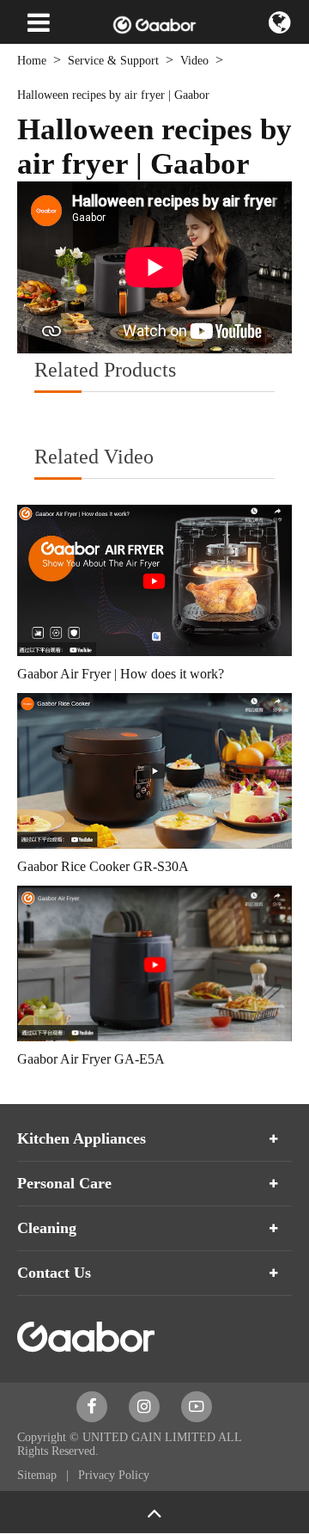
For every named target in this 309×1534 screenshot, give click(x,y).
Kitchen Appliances (81, 1138)
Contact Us (54, 1272)
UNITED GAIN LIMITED (148, 1437)
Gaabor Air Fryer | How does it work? (120, 673)
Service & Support (113, 60)
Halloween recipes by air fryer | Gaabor (113, 95)
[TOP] (154, 1512)
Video (194, 60)
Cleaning (46, 1227)
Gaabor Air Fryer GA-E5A (91, 1059)
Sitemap (38, 1475)
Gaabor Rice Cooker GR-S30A (103, 866)
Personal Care (64, 1183)
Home (31, 60)
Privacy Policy (113, 1475)
